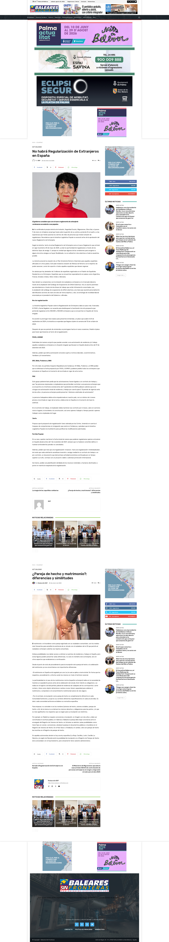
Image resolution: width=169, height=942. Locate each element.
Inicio (33, 142)
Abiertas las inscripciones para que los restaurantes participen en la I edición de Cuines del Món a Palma (89, 542)
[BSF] (33, 160)
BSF (39, 160)
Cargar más (120, 275)
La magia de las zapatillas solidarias (45, 490)
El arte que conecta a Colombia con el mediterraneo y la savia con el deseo (66, 542)
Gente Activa (43, 532)
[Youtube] (135, 1)
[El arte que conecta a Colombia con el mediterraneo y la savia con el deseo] (66, 534)
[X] (133, 1)
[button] (139, 17)
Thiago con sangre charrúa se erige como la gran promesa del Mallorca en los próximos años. (126, 267)
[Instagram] (130, 1)
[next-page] (36, 551)
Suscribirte (131, 194)
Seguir (133, 185)
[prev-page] (33, 551)
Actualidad (39, 142)
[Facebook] (128, 1)
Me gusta (132, 181)
